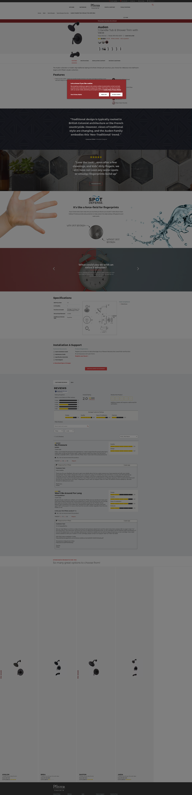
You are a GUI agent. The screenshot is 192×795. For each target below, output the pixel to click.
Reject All (104, 94)
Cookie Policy (108, 89)
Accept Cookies (116, 94)
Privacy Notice (116, 89)
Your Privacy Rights (76, 94)
